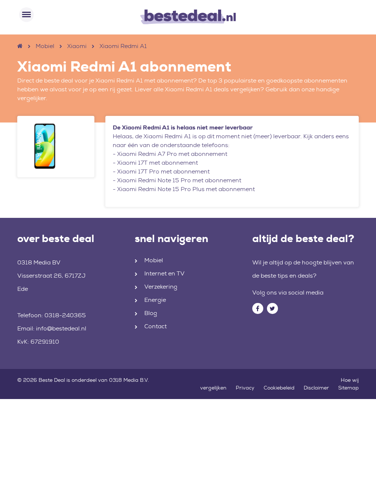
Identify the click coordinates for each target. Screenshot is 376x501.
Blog (150, 313)
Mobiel (45, 46)
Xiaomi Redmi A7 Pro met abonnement (172, 154)
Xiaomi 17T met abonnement (157, 163)
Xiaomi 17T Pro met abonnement (163, 171)
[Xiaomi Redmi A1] (56, 146)
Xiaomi (77, 46)
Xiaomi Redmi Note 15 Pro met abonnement (179, 180)
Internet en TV (164, 273)
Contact (155, 326)
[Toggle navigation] (26, 14)
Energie (155, 300)
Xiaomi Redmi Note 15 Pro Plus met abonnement (186, 189)
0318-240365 (65, 315)
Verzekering (160, 286)
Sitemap (348, 387)
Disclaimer (316, 387)
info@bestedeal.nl (61, 328)
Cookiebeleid (279, 387)
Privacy (245, 387)
